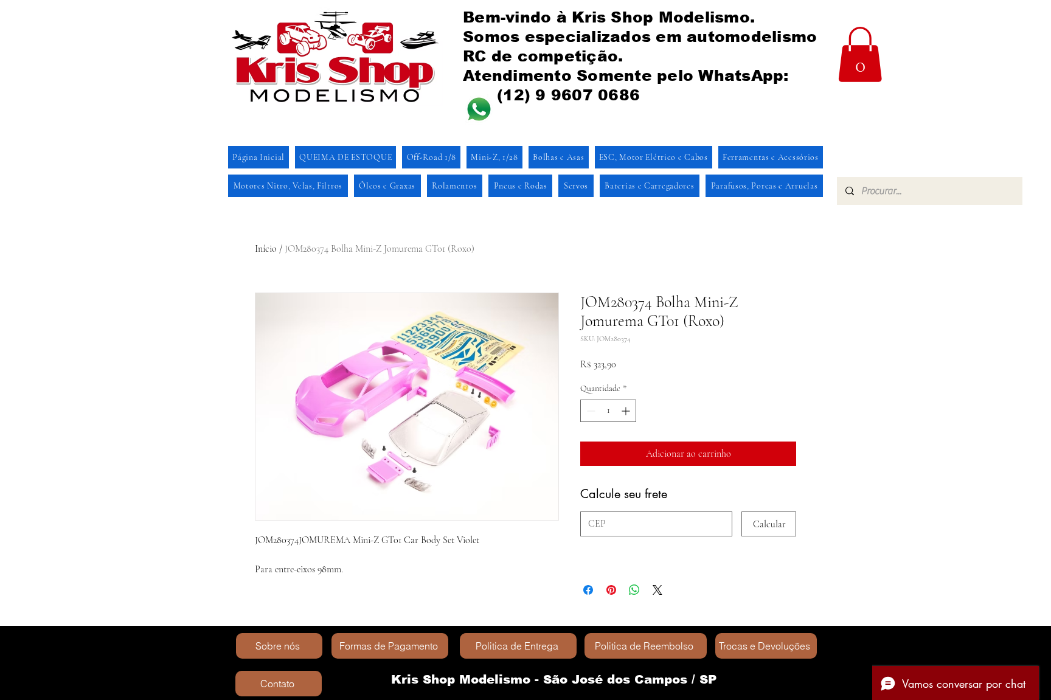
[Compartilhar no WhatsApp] (634, 590)
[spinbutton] (608, 410)
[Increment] (626, 410)
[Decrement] (589, 410)
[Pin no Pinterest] (611, 590)
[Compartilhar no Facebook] (588, 590)
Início (266, 249)
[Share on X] (657, 590)
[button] (860, 54)
